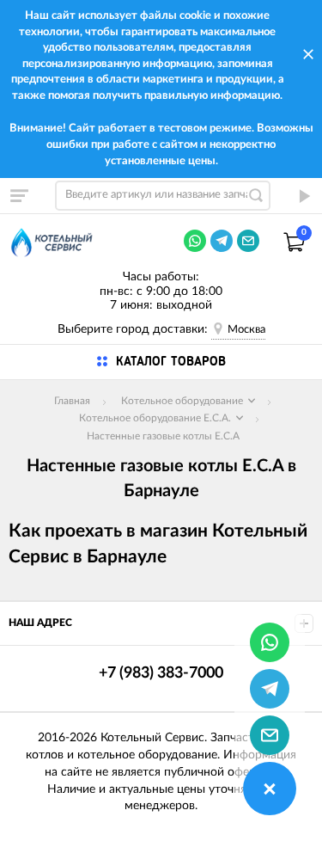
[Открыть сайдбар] (19, 195)
